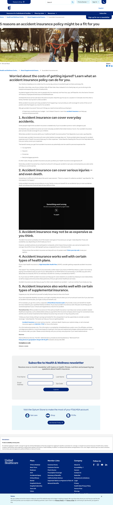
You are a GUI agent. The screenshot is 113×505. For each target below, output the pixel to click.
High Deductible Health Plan (48, 264)
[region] (56, 443)
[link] (19, 2)
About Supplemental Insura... (36, 17)
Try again (56, 214)
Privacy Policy (59, 500)
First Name (21, 377)
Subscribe (103, 13)
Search (49, 2)
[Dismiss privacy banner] (101, 496)
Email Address (20, 383)
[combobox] (60, 2)
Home (2, 17)
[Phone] (104, 2)
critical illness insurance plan (56, 303)
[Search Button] (73, 2)
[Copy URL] (56, 210)
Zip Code (59, 383)
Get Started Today (57, 422)
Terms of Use (70, 500)
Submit (56, 390)
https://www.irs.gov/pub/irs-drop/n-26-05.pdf (33, 340)
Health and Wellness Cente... (16, 17)
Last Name (60, 377)
